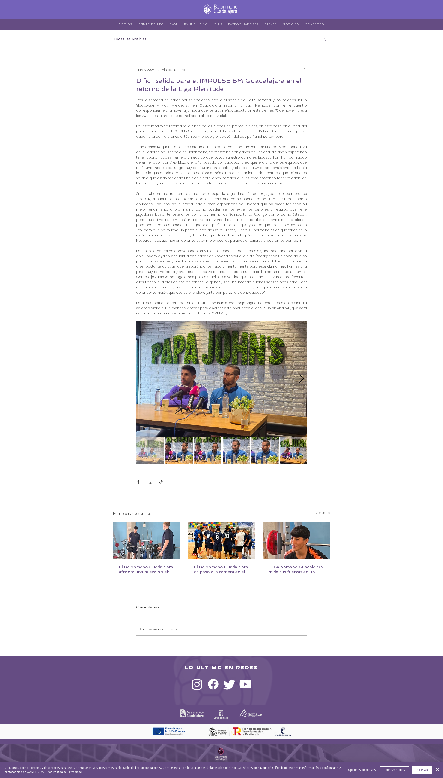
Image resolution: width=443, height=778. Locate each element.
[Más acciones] (304, 70)
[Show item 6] (294, 450)
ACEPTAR (422, 770)
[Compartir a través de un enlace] (161, 482)
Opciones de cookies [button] (362, 770)
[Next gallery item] (301, 378)
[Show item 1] (150, 450)
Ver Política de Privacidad (64, 772)
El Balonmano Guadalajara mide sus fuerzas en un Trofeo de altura (296, 569)
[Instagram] (197, 684)
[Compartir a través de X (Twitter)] (149, 482)
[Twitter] (229, 684)
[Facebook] (213, 684)
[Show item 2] (179, 450)
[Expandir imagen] (221, 379)
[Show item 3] (208, 450)
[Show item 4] (236, 450)
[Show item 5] (265, 450)
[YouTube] (245, 684)
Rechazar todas (394, 770)
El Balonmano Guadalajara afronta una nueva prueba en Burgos (146, 569)
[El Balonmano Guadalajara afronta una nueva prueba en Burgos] (146, 540)
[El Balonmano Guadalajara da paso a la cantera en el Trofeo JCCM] (221, 540)
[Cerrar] (437, 770)
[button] (324, 39)
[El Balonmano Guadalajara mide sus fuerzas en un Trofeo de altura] (296, 540)
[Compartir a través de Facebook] (138, 482)
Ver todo (322, 512)
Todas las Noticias (129, 39)
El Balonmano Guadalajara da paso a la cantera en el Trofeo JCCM (221, 569)
